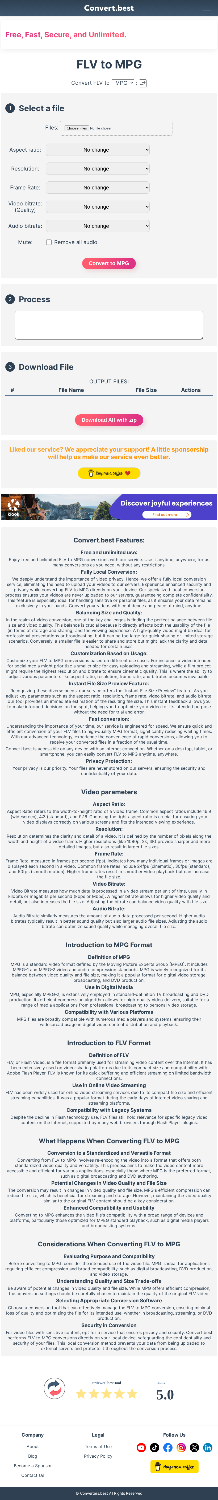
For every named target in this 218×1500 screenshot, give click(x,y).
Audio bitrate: (25, 226)
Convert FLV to (90, 83)
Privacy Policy (98, 1456)
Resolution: (25, 168)
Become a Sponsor (33, 1465)
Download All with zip (109, 420)
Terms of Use (98, 1446)
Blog (32, 1456)
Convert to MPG (109, 263)
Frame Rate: (25, 187)
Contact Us (32, 1475)
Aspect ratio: (25, 150)
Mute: (25, 242)
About (33, 1446)
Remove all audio (75, 242)
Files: (51, 127)
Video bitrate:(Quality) (25, 206)
